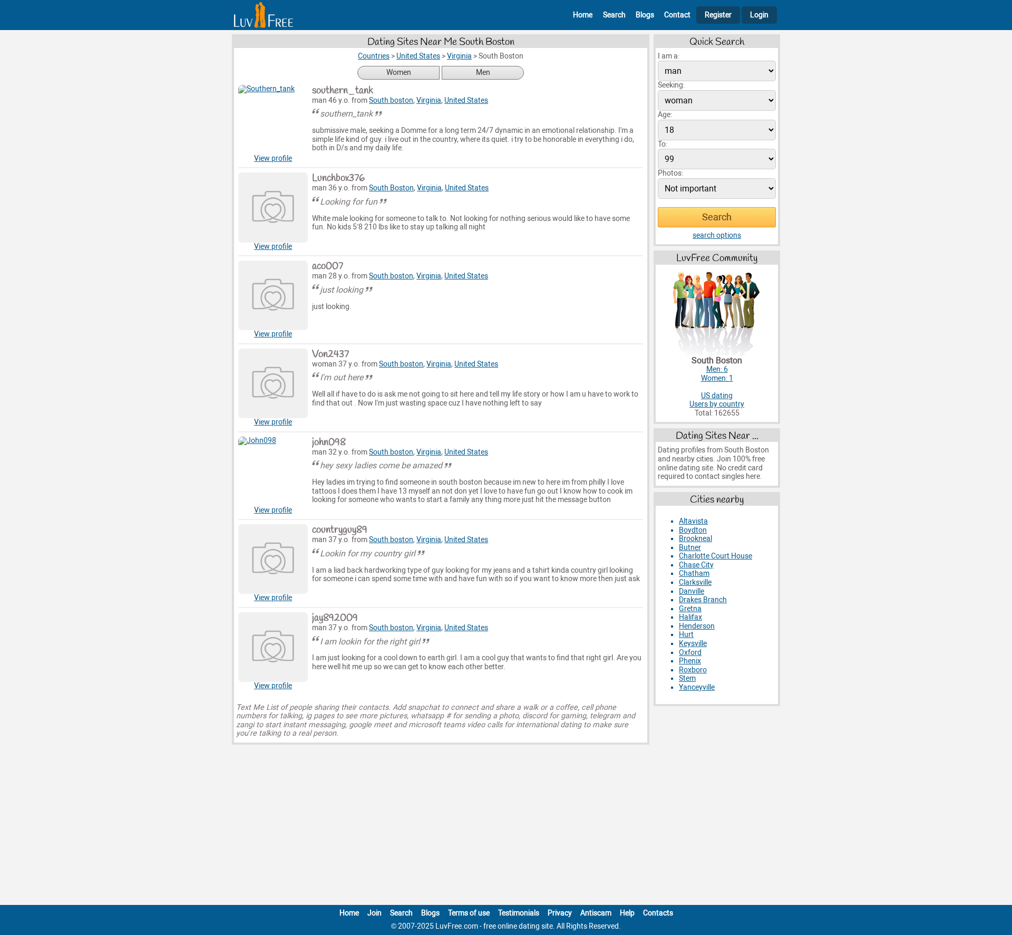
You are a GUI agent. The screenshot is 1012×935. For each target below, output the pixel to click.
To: (662, 144)
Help (627, 913)
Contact (677, 15)
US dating (717, 395)
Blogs (645, 15)
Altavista (693, 521)
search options (717, 235)
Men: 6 (717, 369)
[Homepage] (263, 15)
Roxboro (693, 670)
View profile (273, 158)
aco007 (327, 266)
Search (614, 15)
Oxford (690, 652)
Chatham (694, 573)
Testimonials (518, 913)
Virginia (428, 100)
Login (759, 15)
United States (466, 100)
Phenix (690, 661)
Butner (690, 547)
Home (582, 15)
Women (398, 72)
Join (374, 913)
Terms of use (469, 913)
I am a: (668, 56)
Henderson (697, 626)
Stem (687, 678)
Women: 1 (717, 378)
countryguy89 (339, 530)
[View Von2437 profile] (273, 383)
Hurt (686, 634)
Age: (665, 114)
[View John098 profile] (273, 471)
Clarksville (695, 582)
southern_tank (342, 91)
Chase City (696, 565)
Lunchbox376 (338, 178)
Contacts (658, 913)
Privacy (560, 913)
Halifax (690, 617)
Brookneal (695, 538)
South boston (391, 100)
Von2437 (330, 354)
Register (718, 15)
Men (483, 72)
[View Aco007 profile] (273, 295)
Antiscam (595, 913)
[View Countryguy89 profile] (273, 559)
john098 (329, 442)
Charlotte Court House (715, 556)
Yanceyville (697, 687)
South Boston (391, 188)
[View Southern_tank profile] (273, 120)
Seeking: (671, 85)
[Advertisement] (506, 827)
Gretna (690, 608)
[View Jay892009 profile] (273, 647)
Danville (691, 591)
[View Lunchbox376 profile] (273, 207)
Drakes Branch (703, 599)
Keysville (693, 643)
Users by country (716, 404)
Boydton (693, 530)
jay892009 (335, 618)
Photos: (670, 173)
